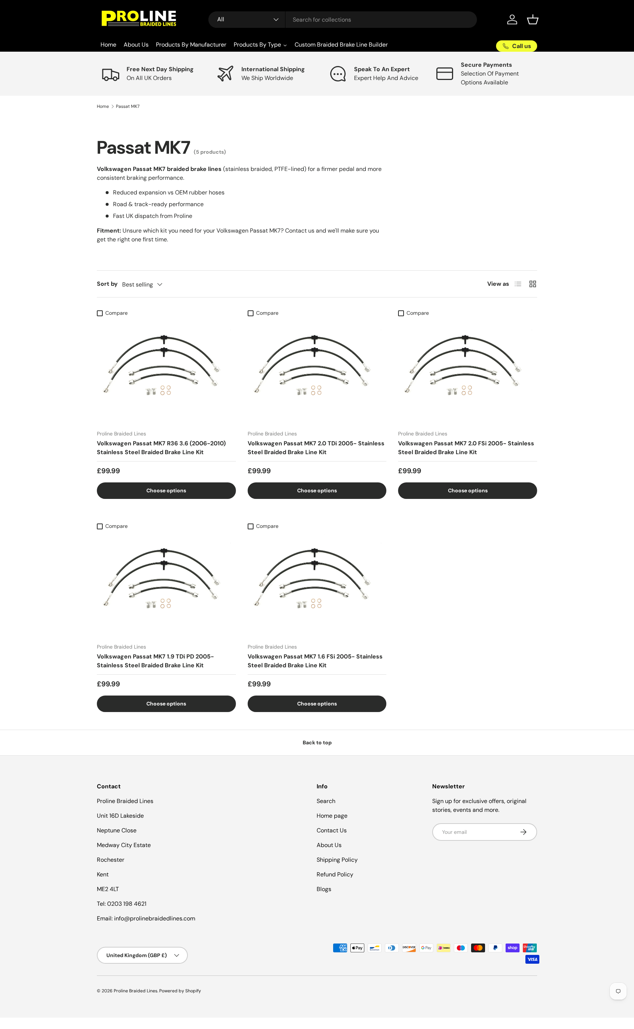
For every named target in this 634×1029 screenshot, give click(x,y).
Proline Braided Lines (135, 991)
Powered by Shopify (180, 991)
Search (326, 801)
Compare (116, 313)
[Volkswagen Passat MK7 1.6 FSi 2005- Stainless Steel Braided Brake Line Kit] (317, 585)
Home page (332, 816)
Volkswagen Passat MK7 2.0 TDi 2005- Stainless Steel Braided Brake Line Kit (316, 447)
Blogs (324, 889)
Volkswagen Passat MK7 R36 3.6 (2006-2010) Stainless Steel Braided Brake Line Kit (161, 447)
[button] (533, 19)
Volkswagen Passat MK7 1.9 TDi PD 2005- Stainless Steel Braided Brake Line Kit (155, 661)
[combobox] (342, 19)
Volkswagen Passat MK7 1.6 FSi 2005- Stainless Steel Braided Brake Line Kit (315, 661)
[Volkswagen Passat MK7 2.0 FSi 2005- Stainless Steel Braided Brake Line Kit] (467, 372)
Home (103, 106)
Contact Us (332, 830)
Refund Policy (335, 874)
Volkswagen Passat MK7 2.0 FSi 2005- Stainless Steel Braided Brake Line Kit (466, 447)
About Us (329, 845)
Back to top (317, 742)
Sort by (107, 284)
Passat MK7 (127, 106)
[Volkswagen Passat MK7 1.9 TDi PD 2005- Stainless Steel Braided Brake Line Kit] (166, 585)
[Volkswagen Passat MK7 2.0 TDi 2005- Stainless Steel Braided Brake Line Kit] (317, 372)
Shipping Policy (337, 860)
